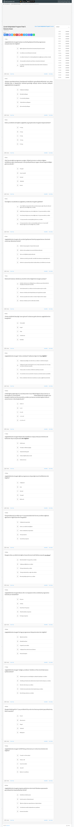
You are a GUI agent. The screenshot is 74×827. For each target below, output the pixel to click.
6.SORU (63, 43)
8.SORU (63, 48)
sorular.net (8, 825)
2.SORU (63, 33)
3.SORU (63, 36)
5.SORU (63, 41)
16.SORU (63, 67)
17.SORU (63, 70)
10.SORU (63, 53)
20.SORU (63, 77)
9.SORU (63, 50)
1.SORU (63, 31)
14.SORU (63, 62)
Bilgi (69, 825)
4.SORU (63, 38)
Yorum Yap (12, 115)
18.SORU (63, 72)
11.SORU (63, 55)
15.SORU (63, 65)
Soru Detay (51, 115)
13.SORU (63, 60)
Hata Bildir (46, 115)
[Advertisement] (37, 14)
